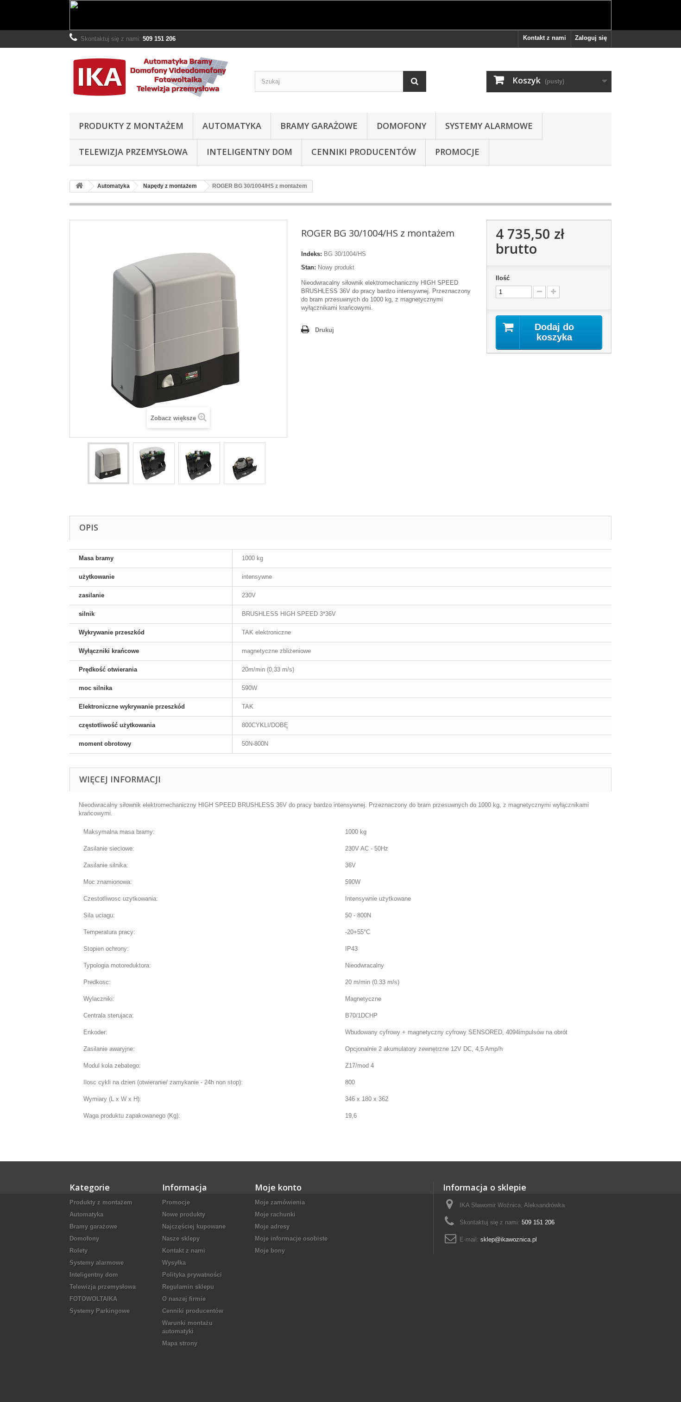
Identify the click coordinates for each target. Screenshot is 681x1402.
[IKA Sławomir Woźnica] (155, 78)
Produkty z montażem (131, 125)
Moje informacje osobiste (291, 1238)
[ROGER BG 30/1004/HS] (108, 463)
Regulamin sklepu (188, 1286)
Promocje (457, 151)
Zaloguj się (591, 37)
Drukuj (324, 329)
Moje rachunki (275, 1214)
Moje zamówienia (280, 1202)
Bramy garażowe (319, 125)
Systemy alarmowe (489, 125)
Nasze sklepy (181, 1238)
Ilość (503, 278)
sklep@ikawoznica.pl (508, 1239)
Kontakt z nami (544, 37)
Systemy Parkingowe (99, 1310)
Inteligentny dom (249, 151)
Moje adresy (272, 1226)
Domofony (401, 125)
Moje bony (270, 1250)
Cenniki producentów (363, 151)
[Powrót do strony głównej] (79, 186)
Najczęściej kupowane (194, 1226)
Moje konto (278, 1187)
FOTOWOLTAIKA (93, 1298)
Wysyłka (174, 1262)
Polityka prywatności (192, 1274)
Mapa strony (179, 1343)
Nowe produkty (183, 1214)
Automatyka (231, 125)
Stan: (308, 267)
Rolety (78, 1250)
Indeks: (311, 253)
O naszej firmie (184, 1298)
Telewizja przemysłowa (133, 151)
